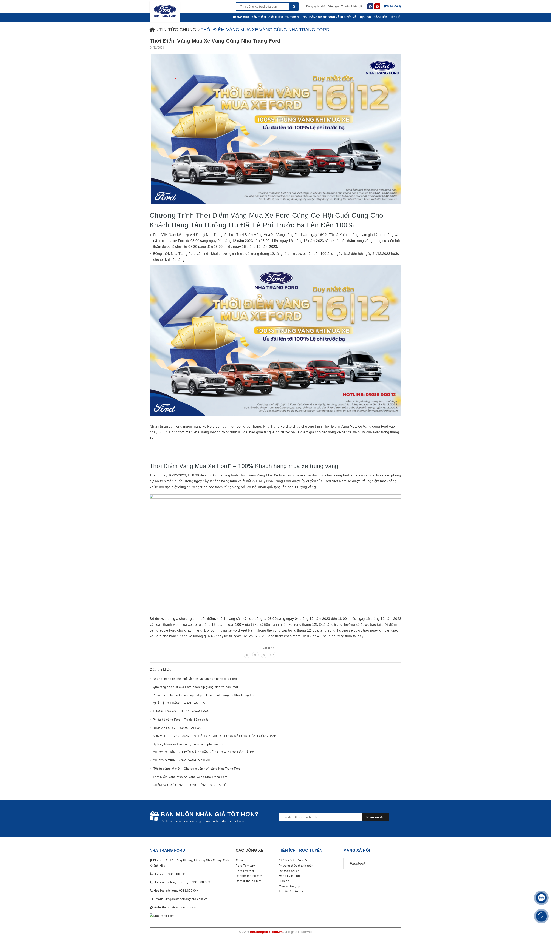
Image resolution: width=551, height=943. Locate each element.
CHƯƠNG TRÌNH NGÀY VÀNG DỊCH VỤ (181, 760)
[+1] (272, 655)
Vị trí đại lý (393, 6)
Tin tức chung (177, 29)
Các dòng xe (249, 850)
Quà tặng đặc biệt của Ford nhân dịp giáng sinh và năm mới (195, 687)
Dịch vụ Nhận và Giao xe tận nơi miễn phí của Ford (189, 744)
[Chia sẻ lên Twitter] (255, 655)
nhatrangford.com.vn (266, 932)
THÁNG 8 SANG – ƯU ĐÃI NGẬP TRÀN (181, 711)
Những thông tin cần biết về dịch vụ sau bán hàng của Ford (195, 678)
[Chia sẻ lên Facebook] (247, 655)
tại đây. (358, 636)
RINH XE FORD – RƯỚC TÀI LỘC (177, 727)
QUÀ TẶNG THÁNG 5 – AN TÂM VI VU (180, 703)
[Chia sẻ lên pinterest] (264, 655)
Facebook (358, 863)
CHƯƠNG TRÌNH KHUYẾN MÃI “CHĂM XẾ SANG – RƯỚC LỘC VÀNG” (203, 752)
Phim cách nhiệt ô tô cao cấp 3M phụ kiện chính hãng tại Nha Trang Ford (205, 695)
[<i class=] (152, 29)
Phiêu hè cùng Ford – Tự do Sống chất (180, 719)
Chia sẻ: (269, 648)
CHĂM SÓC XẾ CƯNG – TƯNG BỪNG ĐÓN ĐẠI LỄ (189, 785)
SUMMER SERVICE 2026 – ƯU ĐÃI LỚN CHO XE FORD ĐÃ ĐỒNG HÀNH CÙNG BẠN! (214, 736)
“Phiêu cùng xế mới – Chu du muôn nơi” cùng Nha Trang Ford (197, 768)
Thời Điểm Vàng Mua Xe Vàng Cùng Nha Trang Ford (215, 41)
